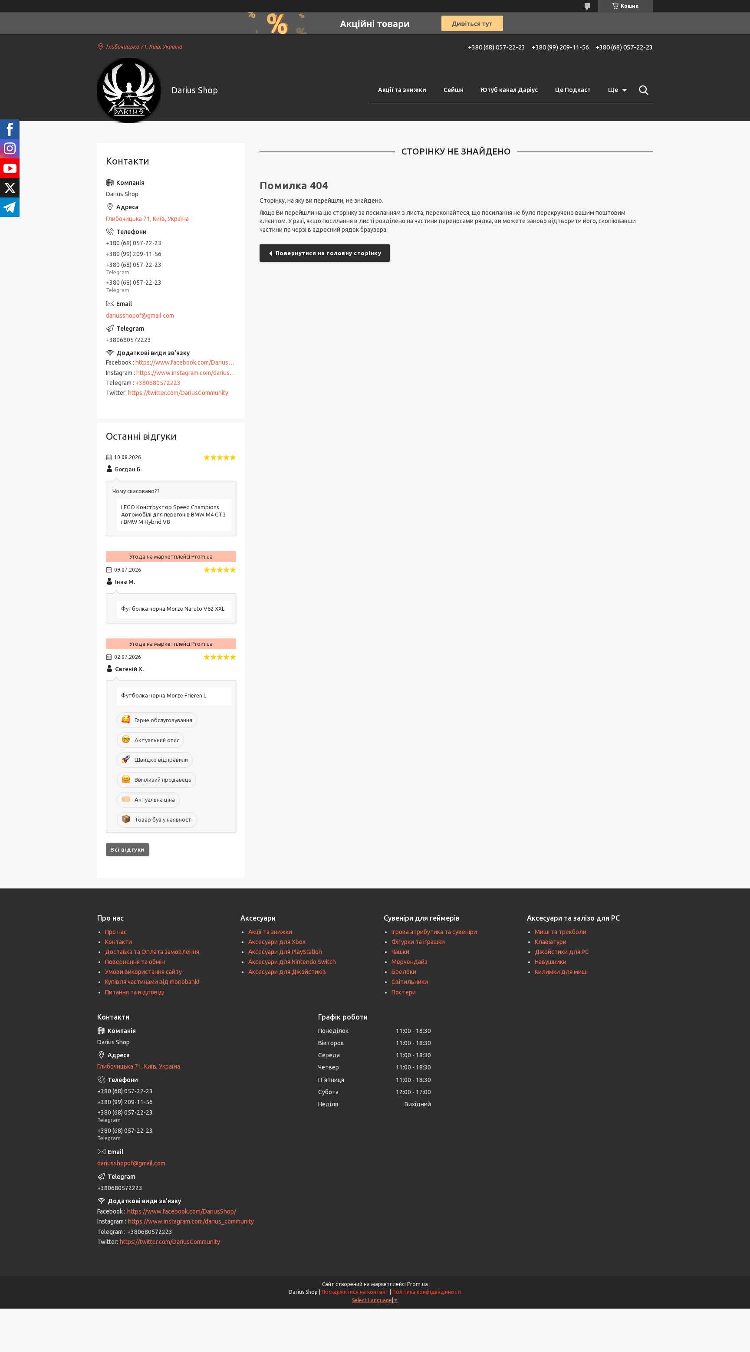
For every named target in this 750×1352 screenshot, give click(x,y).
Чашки (400, 951)
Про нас (116, 931)
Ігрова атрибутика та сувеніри (434, 931)
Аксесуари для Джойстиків (287, 971)
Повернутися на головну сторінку (329, 253)
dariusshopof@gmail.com (140, 315)
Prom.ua (417, 1284)
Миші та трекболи (560, 931)
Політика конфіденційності (426, 1292)
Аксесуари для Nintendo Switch (292, 961)
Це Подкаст (573, 89)
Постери (403, 992)
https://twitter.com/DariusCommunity (178, 392)
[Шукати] (642, 90)
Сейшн (454, 89)
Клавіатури (550, 941)
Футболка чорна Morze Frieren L (163, 695)
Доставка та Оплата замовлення (152, 951)
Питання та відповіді (134, 992)
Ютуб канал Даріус (509, 89)
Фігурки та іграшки (418, 941)
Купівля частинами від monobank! (152, 981)
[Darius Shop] (129, 90)
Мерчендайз (409, 961)
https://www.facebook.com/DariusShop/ (189, 362)
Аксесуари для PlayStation (285, 951)
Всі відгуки (127, 849)
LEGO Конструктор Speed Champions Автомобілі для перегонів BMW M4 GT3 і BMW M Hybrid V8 (173, 514)
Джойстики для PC (562, 951)
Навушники (550, 961)
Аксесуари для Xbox (277, 941)
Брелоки (403, 971)
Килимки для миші (561, 971)
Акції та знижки (402, 89)
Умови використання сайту (143, 971)
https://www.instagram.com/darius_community (199, 372)
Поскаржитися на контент (355, 1292)
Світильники (409, 981)
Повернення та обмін (135, 961)
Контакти (118, 941)
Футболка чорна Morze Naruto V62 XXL (172, 608)
